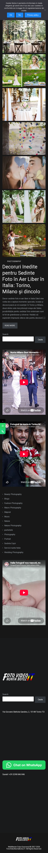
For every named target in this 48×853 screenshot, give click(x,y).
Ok (11, 15)
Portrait (7, 539)
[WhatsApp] (3, 426)
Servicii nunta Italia (12, 548)
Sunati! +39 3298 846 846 (13, 774)
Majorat (7, 512)
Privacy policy (33, 15)
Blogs (6, 499)
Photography (14, 261)
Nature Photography (12, 525)
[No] (45, 11)
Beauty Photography (13, 494)
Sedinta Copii (10, 543)
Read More (10, 326)
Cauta (40, 339)
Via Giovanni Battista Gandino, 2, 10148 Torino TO (23, 712)
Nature (7, 521)
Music (7, 516)
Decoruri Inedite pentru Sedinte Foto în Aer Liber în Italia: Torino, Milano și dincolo (23, 279)
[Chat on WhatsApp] (24, 765)
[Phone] (3, 431)
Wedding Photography (13, 552)
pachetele (8, 530)
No (19, 15)
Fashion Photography (13, 503)
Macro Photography (12, 507)
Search (5, 334)
